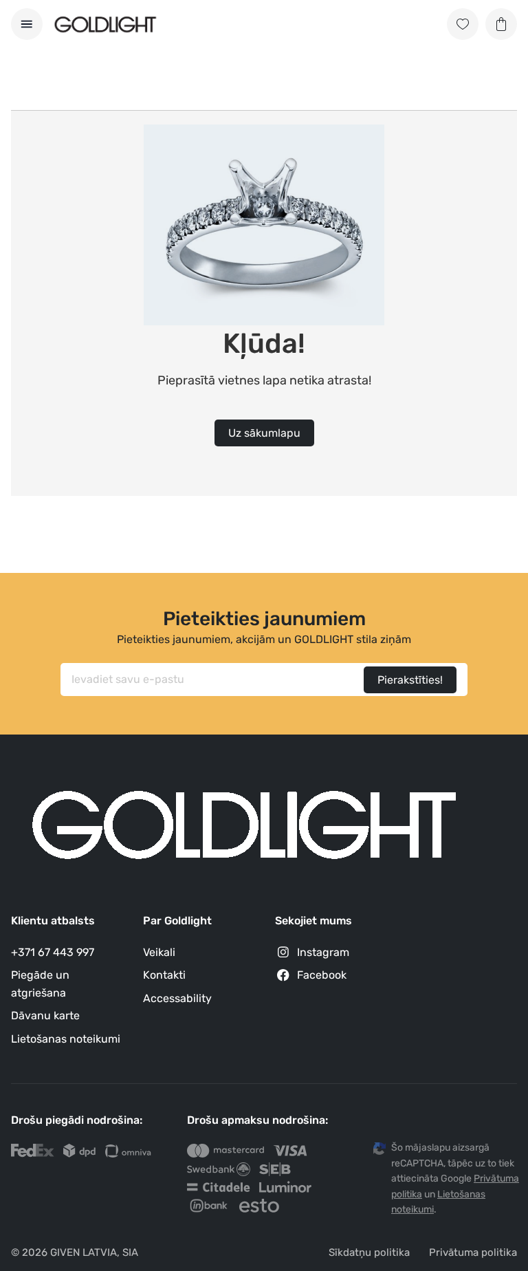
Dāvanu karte (45, 1015)
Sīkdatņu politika (369, 1252)
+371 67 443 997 (52, 952)
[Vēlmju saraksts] (462, 24)
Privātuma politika (473, 1252)
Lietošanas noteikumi (65, 1038)
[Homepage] (106, 24)
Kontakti (164, 974)
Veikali (159, 952)
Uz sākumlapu (264, 432)
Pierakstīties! (410, 679)
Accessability (177, 998)
